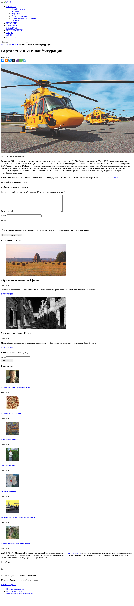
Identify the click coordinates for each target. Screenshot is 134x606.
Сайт (3, 225)
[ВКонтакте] (2, 60)
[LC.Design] (7, 564)
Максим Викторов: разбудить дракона (15, 387)
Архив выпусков (8, 584)
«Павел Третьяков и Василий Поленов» (16, 543)
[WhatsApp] (21, 60)
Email (4, 220)
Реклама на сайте (14, 591)
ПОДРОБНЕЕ (7, 294)
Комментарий (7, 211)
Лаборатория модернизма (11, 439)
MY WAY (114, 177)
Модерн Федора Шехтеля (11, 413)
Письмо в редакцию (15, 589)
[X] (13, 60)
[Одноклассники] (6, 60)
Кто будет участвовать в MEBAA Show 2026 (18, 517)
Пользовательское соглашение (19, 594)
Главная (4, 44)
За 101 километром (8, 491)
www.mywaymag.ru (72, 553)
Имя (3, 216)
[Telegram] (24, 60)
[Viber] (17, 60)
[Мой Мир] (10, 60)
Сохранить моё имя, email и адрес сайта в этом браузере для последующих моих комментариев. (46, 230)
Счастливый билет (8, 465)
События (14, 44)
